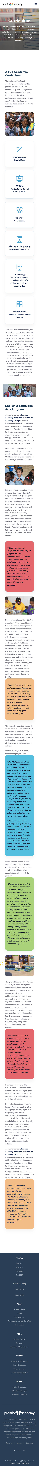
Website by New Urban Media (19, 1463)
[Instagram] (19, 1450)
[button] (36, 4)
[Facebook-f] (15, 1450)
